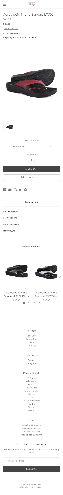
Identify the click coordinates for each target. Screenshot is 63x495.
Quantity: (31, 154)
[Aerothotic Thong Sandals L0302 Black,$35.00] (17, 271)
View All (31, 410)
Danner (31, 407)
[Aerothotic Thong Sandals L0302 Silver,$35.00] (46, 271)
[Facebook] (4, 190)
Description (31, 202)
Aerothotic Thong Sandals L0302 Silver (47, 294)
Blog (31, 342)
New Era (31, 404)
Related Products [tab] (31, 246)
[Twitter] (20, 190)
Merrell (31, 394)
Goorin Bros (31, 387)
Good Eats (31, 335)
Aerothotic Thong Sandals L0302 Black (16, 294)
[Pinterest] (25, 190)
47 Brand (31, 378)
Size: (31, 140)
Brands (31, 360)
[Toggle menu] (4, 4)
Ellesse (31, 384)
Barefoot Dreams (31, 400)
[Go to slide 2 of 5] (60, 275)
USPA (31, 397)
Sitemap (31, 345)
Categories (31, 363)
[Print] (15, 190)
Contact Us (31, 339)
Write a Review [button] (11, 28)
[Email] (9, 190)
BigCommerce (37, 484)
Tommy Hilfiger (31, 391)
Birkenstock (31, 381)
